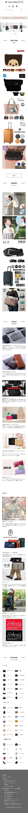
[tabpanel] (14, 27)
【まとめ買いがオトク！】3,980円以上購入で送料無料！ (14, 17)
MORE (14, 175)
